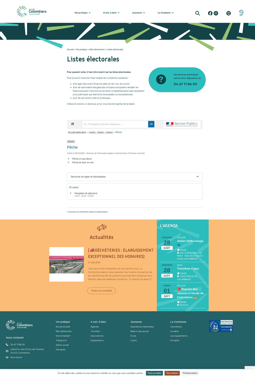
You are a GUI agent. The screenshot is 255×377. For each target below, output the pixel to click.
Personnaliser (190, 373)
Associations (97, 336)
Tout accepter (154, 373)
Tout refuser (172, 373)
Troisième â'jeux (188, 268)
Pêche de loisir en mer (83, 162)
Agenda (95, 326)
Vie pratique (81, 12)
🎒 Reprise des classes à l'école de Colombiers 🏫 (190, 293)
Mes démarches (97, 49)
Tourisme (95, 331)
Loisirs (133, 340)
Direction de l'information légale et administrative (88, 212)
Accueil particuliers (77, 132)
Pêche (119, 132)
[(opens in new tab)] (241, 13)
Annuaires (60, 349)
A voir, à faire (109, 12)
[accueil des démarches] (72, 123)
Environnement (63, 336)
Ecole (133, 336)
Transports (61, 340)
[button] (90, 13)
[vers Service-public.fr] (182, 124)
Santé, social (62, 345)
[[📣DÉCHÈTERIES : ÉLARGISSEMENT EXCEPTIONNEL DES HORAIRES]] (66, 264)
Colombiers (176, 326)
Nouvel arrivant (63, 326)
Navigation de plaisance (85, 193)
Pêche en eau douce (82, 158)
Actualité (174, 340)
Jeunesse (137, 12)
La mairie (174, 331)
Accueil (70, 49)
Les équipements (179, 336)
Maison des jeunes (139, 331)
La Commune (164, 12)
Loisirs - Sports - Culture (101, 132)
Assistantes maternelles (142, 326)
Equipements (97, 340)
